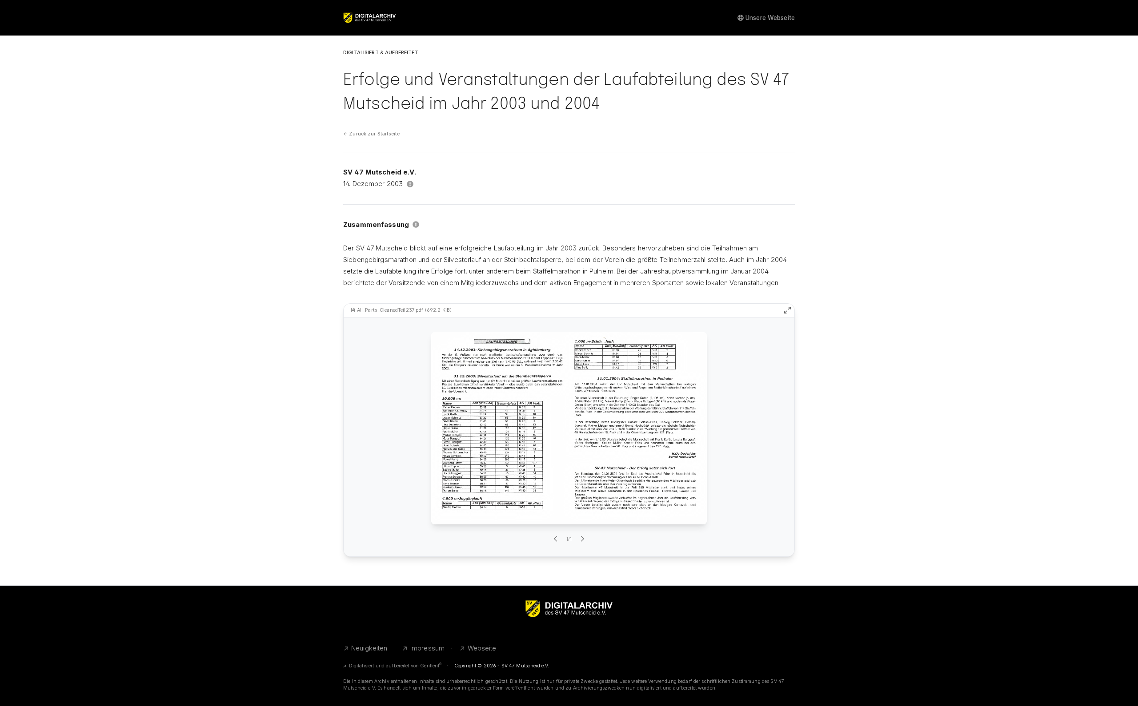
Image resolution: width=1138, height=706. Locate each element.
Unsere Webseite (770, 17)
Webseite (482, 648)
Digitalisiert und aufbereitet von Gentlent (395, 666)
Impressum (427, 648)
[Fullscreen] (787, 310)
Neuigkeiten (369, 648)
